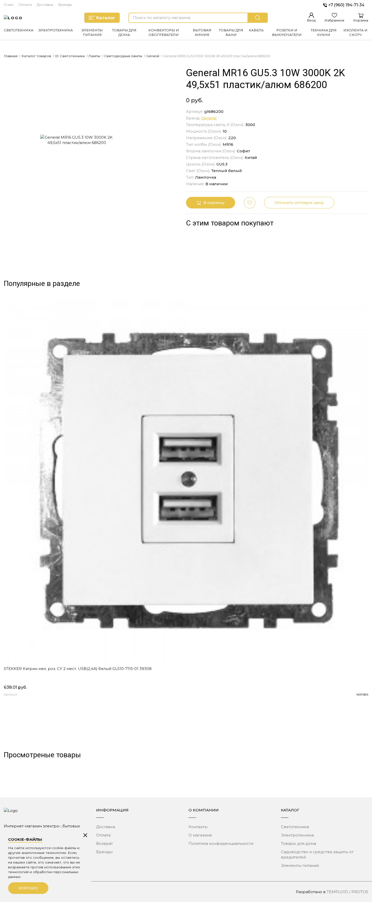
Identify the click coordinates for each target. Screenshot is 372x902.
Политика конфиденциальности (221, 843)
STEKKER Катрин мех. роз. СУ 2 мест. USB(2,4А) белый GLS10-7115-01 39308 (78, 668)
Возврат (104, 843)
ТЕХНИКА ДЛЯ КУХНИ (324, 32)
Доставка (45, 5)
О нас (9, 5)
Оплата (25, 5)
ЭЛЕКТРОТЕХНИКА (55, 30)
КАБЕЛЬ (256, 30)
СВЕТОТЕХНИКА (18, 30)
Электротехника (297, 835)
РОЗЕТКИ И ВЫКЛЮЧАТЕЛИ (287, 32)
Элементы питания (300, 865)
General (209, 118)
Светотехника (295, 826)
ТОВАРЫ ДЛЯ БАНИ (231, 32)
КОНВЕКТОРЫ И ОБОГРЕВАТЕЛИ (163, 32)
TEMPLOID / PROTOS (347, 891)
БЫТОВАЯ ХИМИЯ (202, 32)
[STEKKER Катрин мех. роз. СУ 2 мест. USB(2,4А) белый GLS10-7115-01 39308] (186, 481)
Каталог (105, 17)
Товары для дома (298, 843)
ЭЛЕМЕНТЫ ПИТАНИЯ (92, 32)
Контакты (198, 826)
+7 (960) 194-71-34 (346, 5)
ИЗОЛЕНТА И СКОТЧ (355, 32)
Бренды (65, 5)
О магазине (200, 835)
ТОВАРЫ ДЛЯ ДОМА (124, 32)
